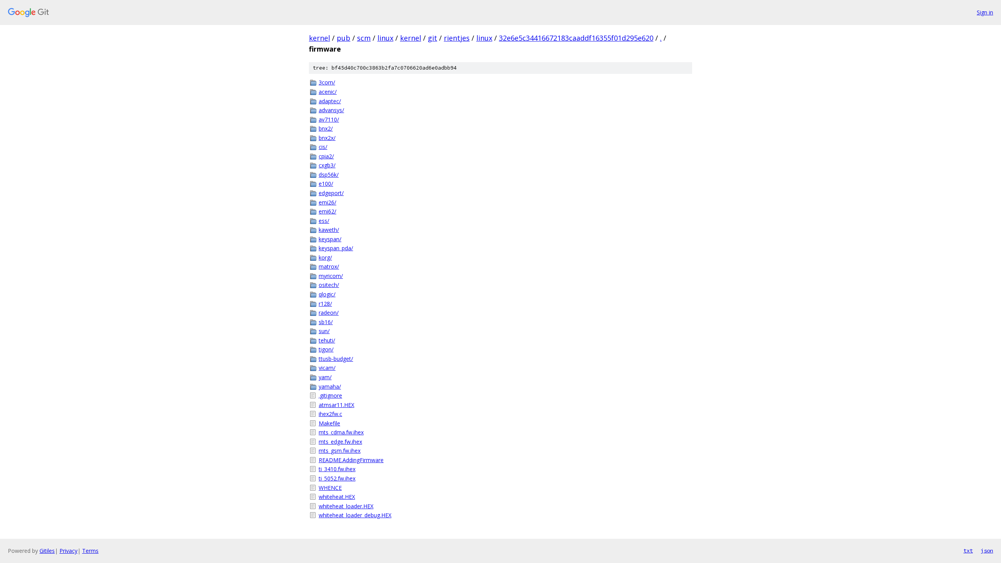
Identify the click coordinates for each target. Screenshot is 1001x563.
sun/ (324, 331)
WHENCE (330, 487)
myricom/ (331, 276)
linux (385, 38)
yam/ (325, 377)
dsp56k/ (329, 174)
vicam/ (327, 367)
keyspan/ (330, 239)
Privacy (68, 550)
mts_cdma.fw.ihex (341, 432)
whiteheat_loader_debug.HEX (355, 515)
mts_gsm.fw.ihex (340, 450)
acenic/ (328, 91)
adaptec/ (330, 101)
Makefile (329, 423)
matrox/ (329, 266)
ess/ (324, 220)
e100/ (326, 183)
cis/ (323, 147)
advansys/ (331, 110)
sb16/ (326, 322)
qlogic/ (327, 294)
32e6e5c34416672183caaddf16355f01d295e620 (576, 38)
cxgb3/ (327, 165)
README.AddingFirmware (351, 460)
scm (364, 38)
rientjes (457, 38)
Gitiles (47, 550)
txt (968, 550)
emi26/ (327, 202)
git (432, 38)
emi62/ (327, 211)
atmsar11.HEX (336, 405)
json (987, 550)
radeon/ (329, 312)
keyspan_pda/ (336, 248)
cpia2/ (326, 156)
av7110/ (329, 119)
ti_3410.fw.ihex (337, 469)
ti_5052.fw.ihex (337, 478)
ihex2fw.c (330, 414)
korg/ (325, 257)
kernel (319, 38)
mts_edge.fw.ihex (340, 441)
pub (343, 38)
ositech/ (329, 285)
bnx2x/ (327, 138)
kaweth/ (329, 229)
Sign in (985, 12)
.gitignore (330, 395)
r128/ (325, 303)
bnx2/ (326, 128)
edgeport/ (331, 193)
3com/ (327, 82)
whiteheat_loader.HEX (346, 506)
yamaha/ (330, 386)
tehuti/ (327, 340)
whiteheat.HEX (337, 496)
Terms (90, 550)
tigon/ (326, 349)
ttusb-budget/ (336, 358)
